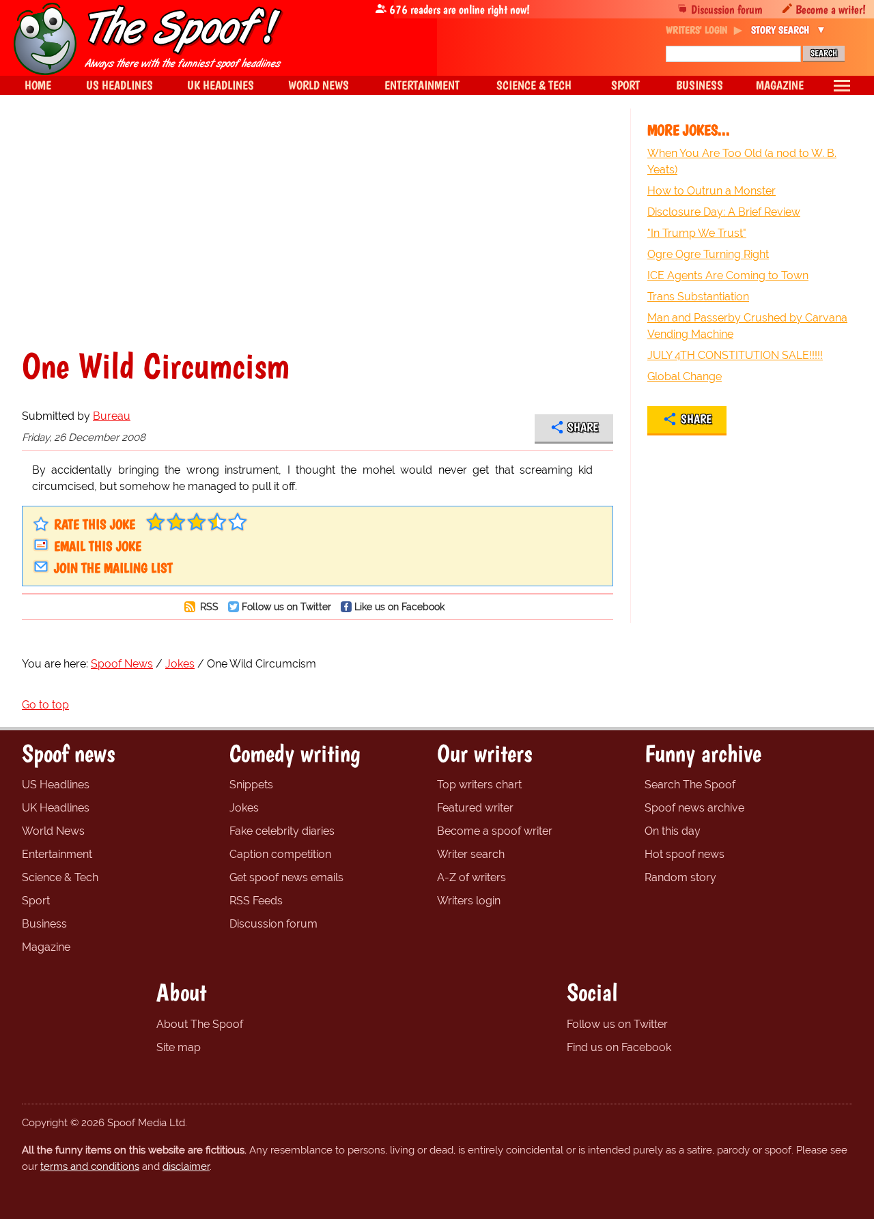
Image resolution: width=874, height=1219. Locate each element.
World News (53, 830)
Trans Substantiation (698, 296)
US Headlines (55, 784)
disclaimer (186, 1166)
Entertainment (57, 854)
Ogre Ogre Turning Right (708, 254)
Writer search (471, 854)
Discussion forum (727, 9)
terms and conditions (89, 1166)
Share (582, 427)
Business (44, 923)
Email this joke (97, 546)
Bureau (111, 416)
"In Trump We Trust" (696, 233)
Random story (680, 877)
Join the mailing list (113, 568)
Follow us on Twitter (286, 606)
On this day (673, 830)
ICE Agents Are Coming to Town (727, 275)
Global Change (684, 376)
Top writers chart (479, 784)
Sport (36, 900)
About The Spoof (199, 1024)
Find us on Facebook (619, 1047)
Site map (178, 1047)
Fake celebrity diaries (282, 830)
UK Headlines (55, 807)
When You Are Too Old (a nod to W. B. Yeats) (741, 161)
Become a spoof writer (494, 830)
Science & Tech (60, 877)
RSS (207, 606)
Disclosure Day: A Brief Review (723, 211)
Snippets (251, 784)
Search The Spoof (690, 784)
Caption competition (280, 854)
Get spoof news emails (286, 877)
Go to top (45, 704)
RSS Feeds (256, 900)
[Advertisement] (317, 228)
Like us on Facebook (399, 606)
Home (38, 85)
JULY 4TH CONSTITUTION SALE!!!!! (735, 355)
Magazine (46, 947)
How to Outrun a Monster (711, 190)
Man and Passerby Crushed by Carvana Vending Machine (747, 326)
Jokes (244, 807)
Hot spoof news (684, 854)
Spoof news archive (694, 807)
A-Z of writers (471, 877)
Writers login (469, 900)
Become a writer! (830, 9)
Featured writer (475, 807)
